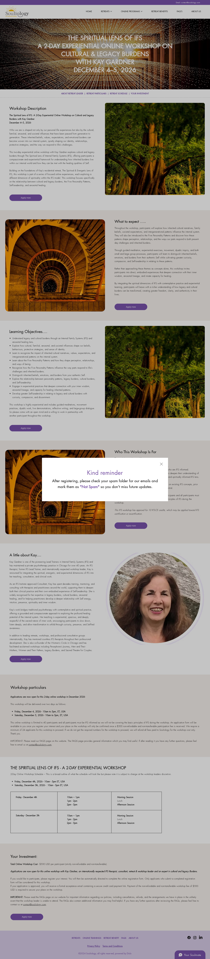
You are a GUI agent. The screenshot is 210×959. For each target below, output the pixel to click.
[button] (161, 464)
